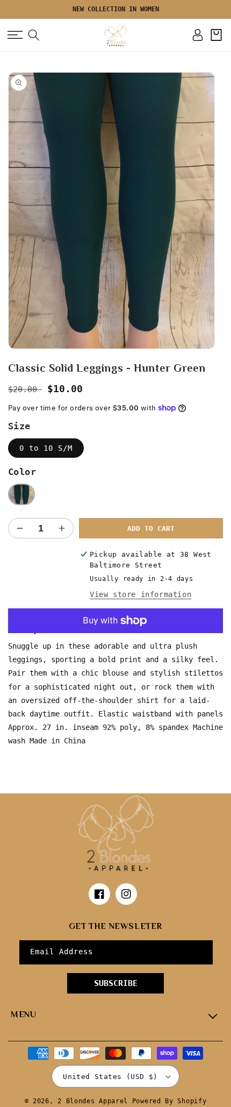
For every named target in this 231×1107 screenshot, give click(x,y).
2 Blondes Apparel (92, 1101)
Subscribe (116, 983)
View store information (140, 594)
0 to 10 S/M (46, 448)
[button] (14, 35)
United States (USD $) (110, 1077)
